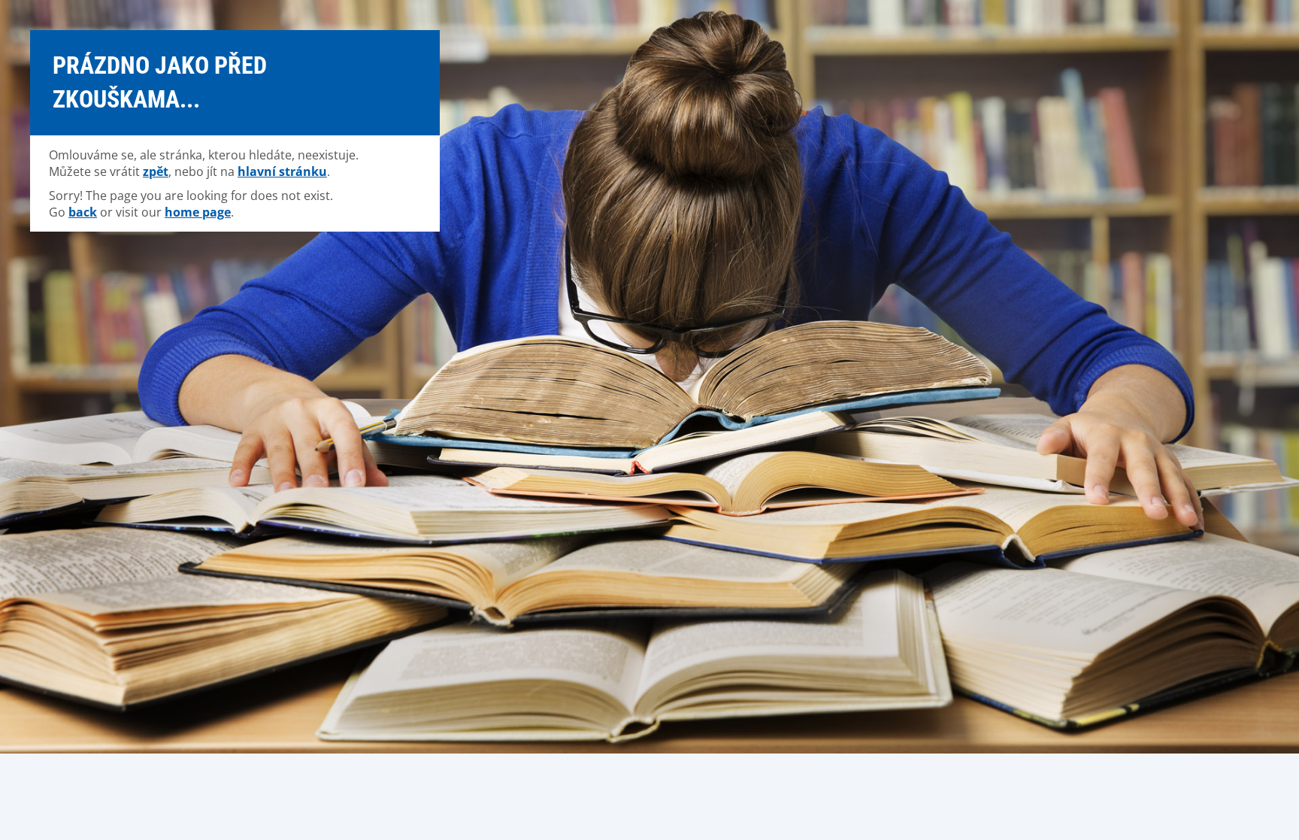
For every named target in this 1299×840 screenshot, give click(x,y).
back (82, 212)
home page (198, 212)
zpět (155, 171)
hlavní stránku (282, 171)
